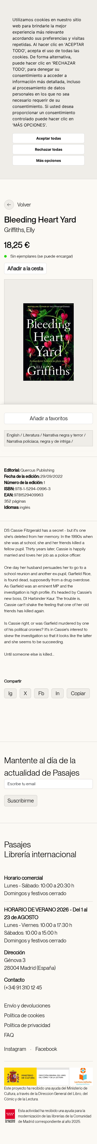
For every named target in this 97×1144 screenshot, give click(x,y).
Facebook (46, 1049)
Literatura (31, 435)
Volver (24, 205)
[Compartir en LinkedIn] (59, 692)
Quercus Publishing (37, 470)
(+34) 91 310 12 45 (23, 987)
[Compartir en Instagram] (12, 692)
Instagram (15, 1049)
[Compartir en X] (27, 692)
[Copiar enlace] (79, 692)
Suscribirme (21, 801)
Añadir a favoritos (49, 418)
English (13, 435)
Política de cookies (24, 1015)
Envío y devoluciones (27, 1006)
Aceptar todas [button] (48, 138)
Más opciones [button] (48, 160)
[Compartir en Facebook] (42, 692)
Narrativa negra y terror (63, 435)
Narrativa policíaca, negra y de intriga (38, 441)
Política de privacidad (27, 1025)
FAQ (9, 1035)
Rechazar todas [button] (48, 149)
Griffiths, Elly (19, 230)
